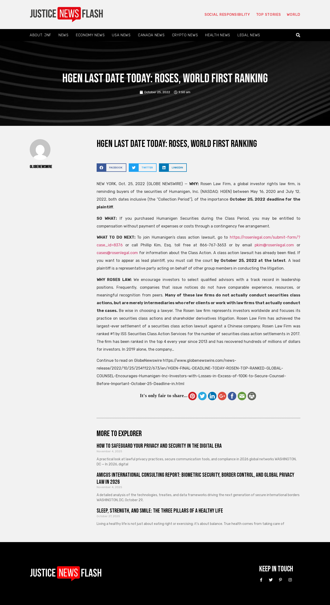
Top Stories (268, 14)
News (63, 35)
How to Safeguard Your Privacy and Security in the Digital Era (159, 445)
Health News (217, 35)
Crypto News (185, 35)
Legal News (248, 35)
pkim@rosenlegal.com (274, 245)
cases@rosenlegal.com (117, 252)
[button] (298, 35)
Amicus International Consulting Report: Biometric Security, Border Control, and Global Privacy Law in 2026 (195, 478)
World (293, 14)
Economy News (90, 35)
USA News (121, 35)
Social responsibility (227, 14)
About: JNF (40, 35)
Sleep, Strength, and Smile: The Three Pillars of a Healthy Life (160, 510)
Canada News (151, 35)
